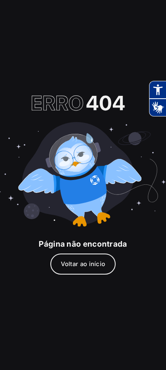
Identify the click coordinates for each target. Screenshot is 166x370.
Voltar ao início (83, 264)
